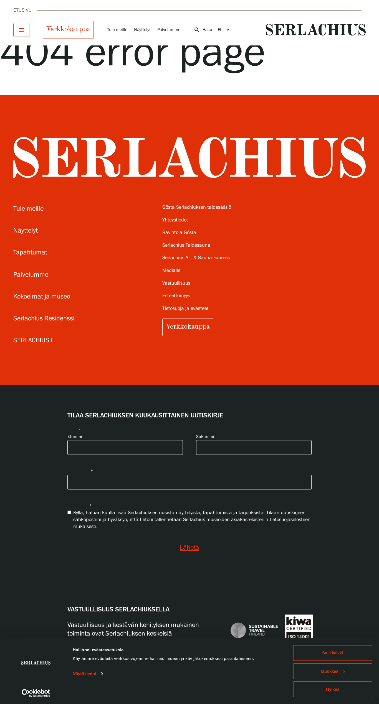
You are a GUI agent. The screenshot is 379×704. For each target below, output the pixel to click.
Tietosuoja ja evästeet (185, 309)
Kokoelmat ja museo (41, 297)
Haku (203, 30)
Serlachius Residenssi (43, 319)
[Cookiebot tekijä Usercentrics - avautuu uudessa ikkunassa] (36, 693)
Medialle (171, 271)
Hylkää (332, 689)
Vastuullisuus (176, 283)
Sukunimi (205, 436)
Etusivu (22, 10)
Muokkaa (329, 671)
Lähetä (189, 548)
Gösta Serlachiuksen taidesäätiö (196, 207)
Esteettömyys (176, 296)
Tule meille (117, 29)
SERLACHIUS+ (33, 340)
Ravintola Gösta (179, 233)
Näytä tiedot (84, 673)
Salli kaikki (332, 653)
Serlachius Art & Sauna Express (196, 258)
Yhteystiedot (175, 220)
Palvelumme (168, 29)
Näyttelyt (142, 29)
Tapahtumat (30, 253)
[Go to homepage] (316, 29)
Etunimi (74, 436)
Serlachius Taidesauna (186, 245)
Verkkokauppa (68, 29)
